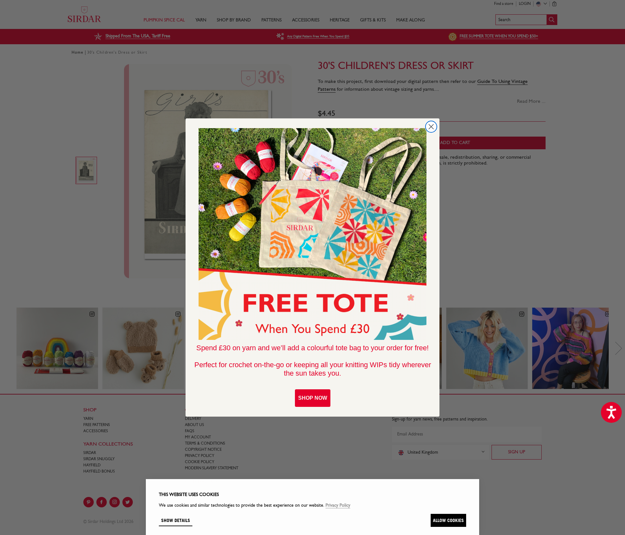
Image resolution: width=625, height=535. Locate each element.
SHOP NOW (312, 398)
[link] (312, 234)
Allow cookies (448, 520)
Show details (175, 520)
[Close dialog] (431, 126)
